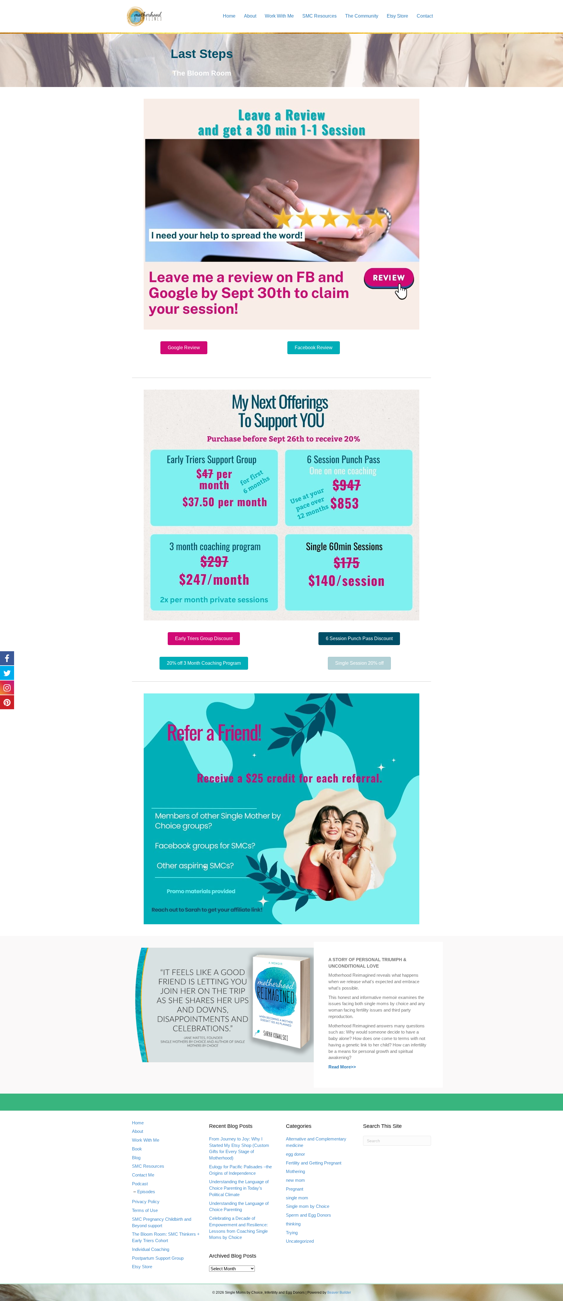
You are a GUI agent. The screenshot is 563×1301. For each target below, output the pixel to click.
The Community (361, 15)
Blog (136, 1157)
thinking (293, 1223)
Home (229, 15)
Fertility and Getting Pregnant (313, 1162)
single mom (297, 1197)
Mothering (295, 1171)
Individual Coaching (150, 1249)
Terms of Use (145, 1210)
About (250, 15)
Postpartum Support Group (158, 1258)
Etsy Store (397, 15)
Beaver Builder (339, 1292)
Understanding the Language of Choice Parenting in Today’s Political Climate (239, 1188)
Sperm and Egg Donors (308, 1215)
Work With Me (279, 15)
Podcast (140, 1183)
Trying (292, 1232)
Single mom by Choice (307, 1206)
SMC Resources (319, 15)
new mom (295, 1180)
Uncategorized (300, 1241)
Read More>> (342, 1066)
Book (137, 1148)
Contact (425, 15)
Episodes (146, 1191)
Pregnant (294, 1188)
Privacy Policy (146, 1201)
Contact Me (143, 1175)
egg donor (295, 1154)
